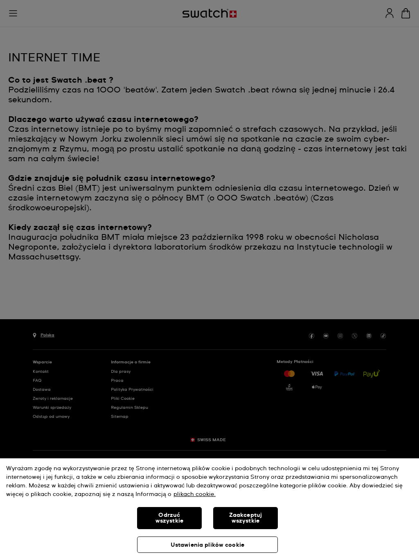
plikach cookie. (194, 494)
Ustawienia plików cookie (207, 545)
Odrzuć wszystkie (169, 518)
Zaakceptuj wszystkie (245, 518)
